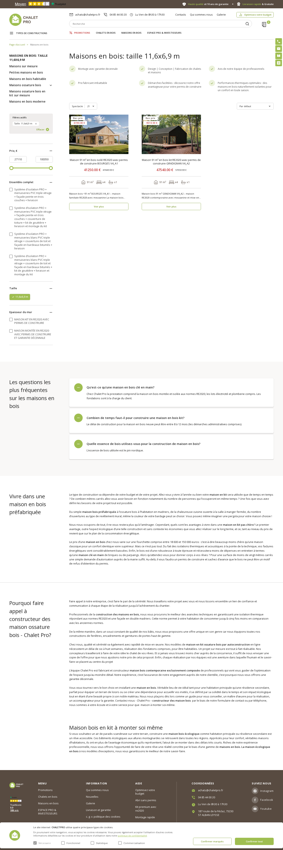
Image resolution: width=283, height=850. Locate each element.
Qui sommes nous (201, 14)
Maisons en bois (131, 32)
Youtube (266, 809)
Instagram (266, 791)
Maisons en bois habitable (27, 79)
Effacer (40, 129)
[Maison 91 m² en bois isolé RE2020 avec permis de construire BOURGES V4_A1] (99, 134)
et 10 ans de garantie (208, 4)
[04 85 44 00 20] (278, 41)
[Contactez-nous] (278, 48)
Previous (73, 134)
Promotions (82, 32)
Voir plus (99, 206)
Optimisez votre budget (257, 14)
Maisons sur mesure (23, 66)
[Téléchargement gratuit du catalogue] (278, 56)
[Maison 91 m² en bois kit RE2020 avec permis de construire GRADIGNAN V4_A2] (171, 134)
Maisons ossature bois (25, 85)
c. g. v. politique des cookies (103, 816)
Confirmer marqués (212, 841)
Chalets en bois (106, 32)
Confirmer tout (254, 841)
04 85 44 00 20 (118, 14)
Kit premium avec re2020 (145, 808)
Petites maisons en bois (26, 72)
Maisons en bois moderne (27, 101)
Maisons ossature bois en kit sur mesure (27, 93)
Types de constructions (31, 33)
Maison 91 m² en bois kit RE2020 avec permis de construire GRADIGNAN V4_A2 (171, 161)
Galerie (221, 14)
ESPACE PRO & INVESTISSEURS (164, 32)
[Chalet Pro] (39, 19)
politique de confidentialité (132, 835)
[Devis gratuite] (278, 63)
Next (124, 134)
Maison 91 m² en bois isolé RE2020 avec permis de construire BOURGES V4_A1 (99, 161)
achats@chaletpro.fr (87, 14)
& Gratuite (258, 4)
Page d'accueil (17, 44)
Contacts (180, 14)
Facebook (266, 800)
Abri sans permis (145, 800)
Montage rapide (145, 817)
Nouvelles (92, 797)
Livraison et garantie (98, 810)
